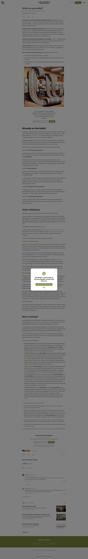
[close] (55, 270)
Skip (44, 287)
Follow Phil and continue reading (44, 284)
